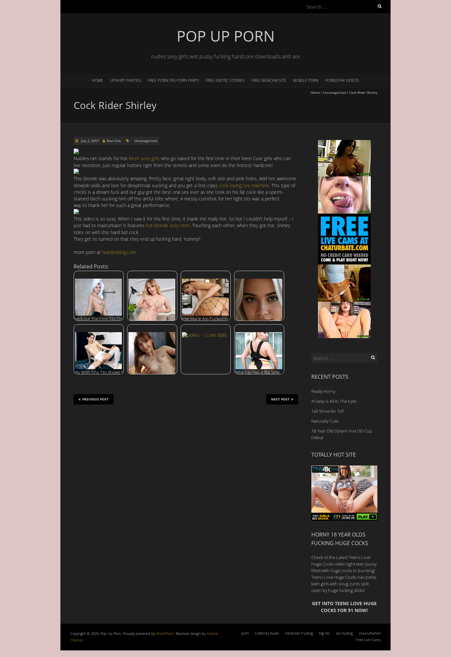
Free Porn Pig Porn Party (173, 80)
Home (97, 80)
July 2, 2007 (89, 140)
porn (245, 633)
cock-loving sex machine (244, 185)
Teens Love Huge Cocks (334, 577)
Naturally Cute (324, 421)
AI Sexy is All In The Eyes (334, 401)
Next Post (280, 399)
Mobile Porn (306, 80)
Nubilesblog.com (119, 252)
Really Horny (323, 391)
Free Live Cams (368, 639)
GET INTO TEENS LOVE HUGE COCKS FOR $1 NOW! (344, 606)
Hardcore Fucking (299, 633)
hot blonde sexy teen (168, 225)
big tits (324, 633)
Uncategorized (334, 92)
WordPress (165, 633)
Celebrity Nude (267, 633)
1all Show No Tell (327, 411)
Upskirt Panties (125, 80)
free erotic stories (225, 80)
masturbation (370, 633)
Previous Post (95, 399)
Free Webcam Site (268, 80)
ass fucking (344, 633)
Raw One (114, 140)
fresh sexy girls (144, 158)
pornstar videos (342, 80)
